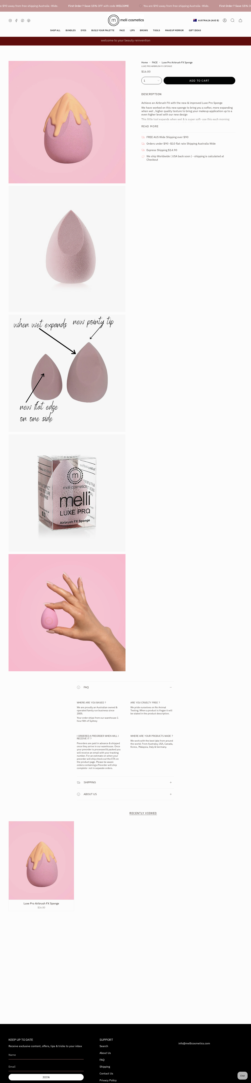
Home (144, 62)
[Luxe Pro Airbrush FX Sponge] (41, 860)
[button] (55, 30)
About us (90, 794)
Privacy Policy (108, 1080)
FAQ (86, 687)
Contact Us (106, 1073)
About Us (105, 1053)
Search (104, 1046)
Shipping (90, 782)
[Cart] (240, 20)
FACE (155, 62)
